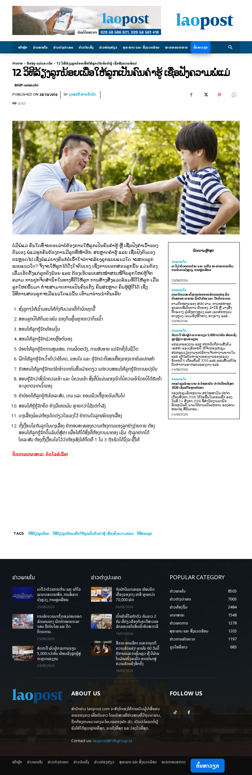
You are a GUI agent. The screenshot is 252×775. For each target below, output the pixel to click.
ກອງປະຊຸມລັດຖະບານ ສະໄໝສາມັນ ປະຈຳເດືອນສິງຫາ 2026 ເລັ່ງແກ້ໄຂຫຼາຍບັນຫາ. (202, 385)
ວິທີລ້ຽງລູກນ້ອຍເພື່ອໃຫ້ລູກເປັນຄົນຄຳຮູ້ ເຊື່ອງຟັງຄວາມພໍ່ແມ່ (93, 533)
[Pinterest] (219, 95)
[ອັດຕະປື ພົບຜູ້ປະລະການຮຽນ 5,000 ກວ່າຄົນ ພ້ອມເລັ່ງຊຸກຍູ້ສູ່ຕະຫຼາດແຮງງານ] (22, 653)
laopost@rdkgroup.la (112, 740)
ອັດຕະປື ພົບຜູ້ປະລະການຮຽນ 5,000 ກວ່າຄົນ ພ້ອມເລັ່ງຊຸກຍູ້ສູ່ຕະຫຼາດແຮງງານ (203, 336)
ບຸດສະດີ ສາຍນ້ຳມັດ (82, 94)
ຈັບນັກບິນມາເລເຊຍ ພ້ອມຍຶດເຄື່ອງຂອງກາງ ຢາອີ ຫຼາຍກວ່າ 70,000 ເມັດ (135, 594)
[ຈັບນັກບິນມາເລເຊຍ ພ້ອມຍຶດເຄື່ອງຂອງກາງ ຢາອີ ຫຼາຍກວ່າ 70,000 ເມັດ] (101, 594)
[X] (205, 95)
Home (17, 63)
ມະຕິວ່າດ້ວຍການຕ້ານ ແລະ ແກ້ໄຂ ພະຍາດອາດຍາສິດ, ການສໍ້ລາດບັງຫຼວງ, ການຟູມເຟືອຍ (202, 268)
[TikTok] (175, 712)
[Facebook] (191, 95)
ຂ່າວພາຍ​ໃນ (179, 262)
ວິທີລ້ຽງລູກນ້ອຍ (38, 533)
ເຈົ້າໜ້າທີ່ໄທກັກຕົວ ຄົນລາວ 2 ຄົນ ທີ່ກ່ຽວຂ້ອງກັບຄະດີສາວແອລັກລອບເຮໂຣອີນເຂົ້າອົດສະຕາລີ (137, 621)
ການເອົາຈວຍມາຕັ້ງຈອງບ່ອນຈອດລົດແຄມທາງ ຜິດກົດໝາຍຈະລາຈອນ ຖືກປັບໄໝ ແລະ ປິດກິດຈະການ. (201, 296)
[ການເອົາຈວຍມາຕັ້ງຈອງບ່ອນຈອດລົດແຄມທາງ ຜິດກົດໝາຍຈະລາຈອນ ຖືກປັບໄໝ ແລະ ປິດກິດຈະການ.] (22, 621)
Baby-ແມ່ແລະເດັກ (40, 63)
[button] (230, 47)
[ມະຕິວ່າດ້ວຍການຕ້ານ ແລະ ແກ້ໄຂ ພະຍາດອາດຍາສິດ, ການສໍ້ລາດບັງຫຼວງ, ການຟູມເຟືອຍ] (22, 594)
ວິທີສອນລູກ (144, 533)
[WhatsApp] (233, 95)
